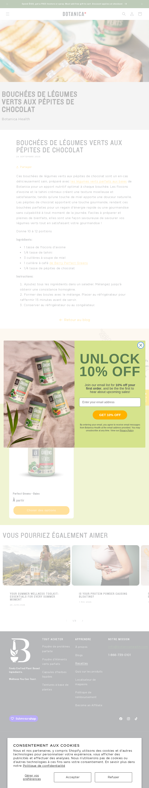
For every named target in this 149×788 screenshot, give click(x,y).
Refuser (113, 777)
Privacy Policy (126, 430)
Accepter (73, 777)
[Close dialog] (141, 345)
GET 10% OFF (110, 415)
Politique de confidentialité (44, 766)
